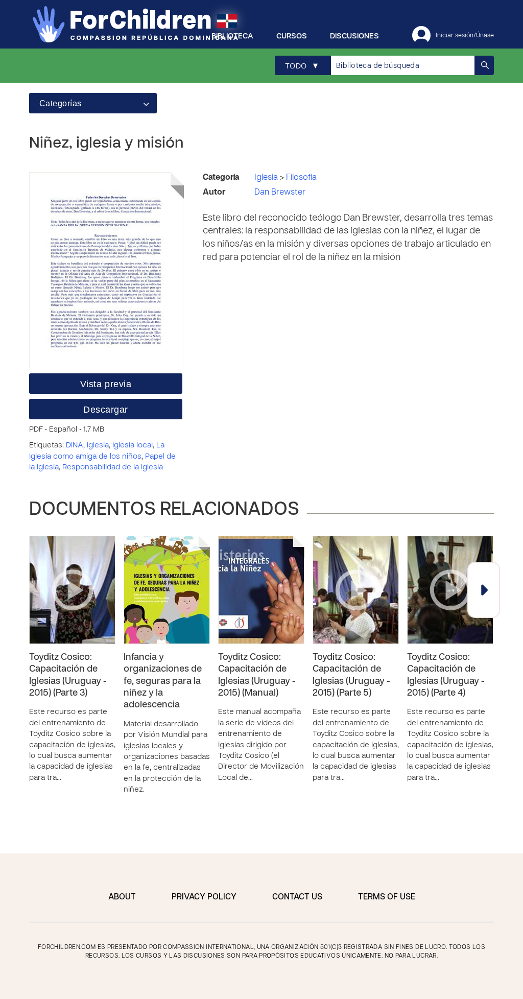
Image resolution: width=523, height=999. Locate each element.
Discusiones (354, 36)
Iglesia (98, 445)
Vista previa (105, 384)
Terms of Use (386, 897)
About (122, 897)
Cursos (291, 36)
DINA (74, 445)
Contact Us (297, 897)
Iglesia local (132, 445)
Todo (301, 66)
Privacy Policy (204, 897)
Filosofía (301, 178)
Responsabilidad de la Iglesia (112, 467)
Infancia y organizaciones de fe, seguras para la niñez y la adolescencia (163, 681)
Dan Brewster (279, 192)
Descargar (105, 410)
